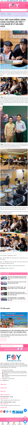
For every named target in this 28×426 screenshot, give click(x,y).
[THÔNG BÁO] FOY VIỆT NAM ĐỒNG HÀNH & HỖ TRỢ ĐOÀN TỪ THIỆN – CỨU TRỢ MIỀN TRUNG (14, 331)
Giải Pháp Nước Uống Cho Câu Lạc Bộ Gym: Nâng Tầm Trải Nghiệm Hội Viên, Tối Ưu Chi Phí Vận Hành (17, 293)
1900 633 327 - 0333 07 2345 (8, 378)
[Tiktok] (10, 411)
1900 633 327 (4, 398)
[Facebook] (21, 348)
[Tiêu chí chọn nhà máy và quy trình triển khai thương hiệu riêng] (4, 283)
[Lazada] (4, 411)
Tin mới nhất (5, 274)
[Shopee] (1, 411)
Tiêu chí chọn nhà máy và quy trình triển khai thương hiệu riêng (17, 282)
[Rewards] (25, 410)
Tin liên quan (5, 308)
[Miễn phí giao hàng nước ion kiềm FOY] (14, 0)
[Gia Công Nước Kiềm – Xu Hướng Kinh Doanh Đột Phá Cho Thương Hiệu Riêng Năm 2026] (4, 299)
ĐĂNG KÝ (25, 346)
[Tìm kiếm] (26, 10)
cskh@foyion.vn (5, 380)
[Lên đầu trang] (25, 414)
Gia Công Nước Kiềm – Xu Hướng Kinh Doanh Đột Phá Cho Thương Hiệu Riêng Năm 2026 (16, 299)
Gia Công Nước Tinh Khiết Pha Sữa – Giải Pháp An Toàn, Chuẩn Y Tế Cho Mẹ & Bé (17, 288)
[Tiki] (7, 411)
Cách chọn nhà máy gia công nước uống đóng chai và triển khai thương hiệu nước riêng (17, 278)
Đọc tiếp (3, 339)
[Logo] (14, 6)
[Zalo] (18, 348)
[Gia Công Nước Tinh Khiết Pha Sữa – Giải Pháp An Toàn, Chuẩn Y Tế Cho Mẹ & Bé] (4, 288)
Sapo (17, 420)
